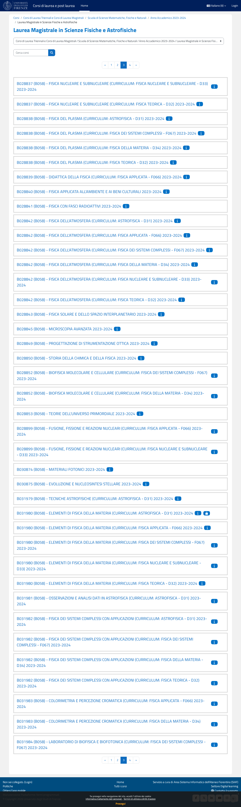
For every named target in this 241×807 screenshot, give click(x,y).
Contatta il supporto (226, 791)
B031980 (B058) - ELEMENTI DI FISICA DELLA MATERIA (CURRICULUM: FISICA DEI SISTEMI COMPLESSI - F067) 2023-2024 (110, 545)
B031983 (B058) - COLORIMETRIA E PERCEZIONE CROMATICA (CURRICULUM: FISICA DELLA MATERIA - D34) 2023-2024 (109, 724)
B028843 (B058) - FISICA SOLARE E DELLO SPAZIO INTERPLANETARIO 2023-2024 (86, 314)
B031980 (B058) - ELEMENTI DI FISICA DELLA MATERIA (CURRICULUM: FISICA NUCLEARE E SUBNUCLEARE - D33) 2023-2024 (109, 566)
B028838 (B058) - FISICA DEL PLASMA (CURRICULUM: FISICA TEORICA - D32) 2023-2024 (93, 162)
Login (235, 6)
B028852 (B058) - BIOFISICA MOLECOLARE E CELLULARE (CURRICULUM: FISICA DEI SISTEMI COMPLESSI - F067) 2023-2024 (112, 376)
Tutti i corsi (120, 786)
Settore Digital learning (224, 786)
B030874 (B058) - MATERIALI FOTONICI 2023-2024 (61, 469)
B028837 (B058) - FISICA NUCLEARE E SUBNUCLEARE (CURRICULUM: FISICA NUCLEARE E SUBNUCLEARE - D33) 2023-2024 (112, 86)
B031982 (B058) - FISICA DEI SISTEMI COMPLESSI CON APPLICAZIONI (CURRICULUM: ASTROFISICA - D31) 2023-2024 (112, 621)
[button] (216, 5)
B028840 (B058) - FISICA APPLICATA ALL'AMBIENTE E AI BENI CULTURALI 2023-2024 (89, 192)
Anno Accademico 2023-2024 (168, 18)
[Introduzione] (214, 86)
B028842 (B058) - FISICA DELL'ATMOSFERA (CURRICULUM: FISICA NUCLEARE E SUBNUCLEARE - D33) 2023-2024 (109, 282)
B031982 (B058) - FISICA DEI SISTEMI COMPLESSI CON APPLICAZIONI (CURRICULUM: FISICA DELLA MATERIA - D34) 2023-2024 (110, 663)
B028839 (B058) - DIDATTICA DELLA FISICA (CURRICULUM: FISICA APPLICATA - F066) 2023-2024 (99, 177)
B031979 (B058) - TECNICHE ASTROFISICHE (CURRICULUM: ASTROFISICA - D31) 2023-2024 (95, 498)
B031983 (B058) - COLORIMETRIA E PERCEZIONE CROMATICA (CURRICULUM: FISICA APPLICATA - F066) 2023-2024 (110, 704)
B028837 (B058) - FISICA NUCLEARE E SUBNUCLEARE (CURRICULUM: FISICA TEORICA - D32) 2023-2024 (106, 104)
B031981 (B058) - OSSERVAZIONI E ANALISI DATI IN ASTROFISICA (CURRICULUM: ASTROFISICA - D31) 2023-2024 (109, 601)
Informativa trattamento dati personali (104, 799)
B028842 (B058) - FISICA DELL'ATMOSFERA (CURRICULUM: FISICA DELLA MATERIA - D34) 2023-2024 (103, 264)
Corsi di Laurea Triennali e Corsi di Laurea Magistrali (53, 18)
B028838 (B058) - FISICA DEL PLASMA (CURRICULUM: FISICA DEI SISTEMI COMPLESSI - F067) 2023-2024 (106, 133)
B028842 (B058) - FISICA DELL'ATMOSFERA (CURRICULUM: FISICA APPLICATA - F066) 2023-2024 (99, 235)
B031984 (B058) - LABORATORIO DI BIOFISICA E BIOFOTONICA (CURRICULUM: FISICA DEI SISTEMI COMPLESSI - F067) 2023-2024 (111, 745)
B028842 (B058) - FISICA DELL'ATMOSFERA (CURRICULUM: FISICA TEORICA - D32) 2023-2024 (97, 300)
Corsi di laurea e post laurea (54, 5)
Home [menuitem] (84, 5)
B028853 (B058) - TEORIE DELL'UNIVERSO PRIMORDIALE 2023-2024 (76, 414)
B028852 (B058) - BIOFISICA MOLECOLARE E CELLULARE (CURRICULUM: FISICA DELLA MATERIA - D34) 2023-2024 (110, 396)
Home (120, 782)
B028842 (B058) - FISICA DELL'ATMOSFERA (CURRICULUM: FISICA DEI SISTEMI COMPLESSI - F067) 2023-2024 (111, 250)
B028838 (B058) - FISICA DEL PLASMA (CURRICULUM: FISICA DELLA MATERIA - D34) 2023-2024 (99, 148)
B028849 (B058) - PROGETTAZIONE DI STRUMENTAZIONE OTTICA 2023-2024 (83, 343)
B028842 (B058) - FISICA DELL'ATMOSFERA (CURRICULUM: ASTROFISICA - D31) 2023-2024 (95, 221)
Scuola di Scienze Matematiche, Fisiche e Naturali (117, 18)
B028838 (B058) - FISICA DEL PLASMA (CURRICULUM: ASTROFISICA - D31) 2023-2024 (90, 118)
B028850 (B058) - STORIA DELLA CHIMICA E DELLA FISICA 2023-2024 (76, 358)
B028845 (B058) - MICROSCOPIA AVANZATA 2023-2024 (64, 329)
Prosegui (121, 803)
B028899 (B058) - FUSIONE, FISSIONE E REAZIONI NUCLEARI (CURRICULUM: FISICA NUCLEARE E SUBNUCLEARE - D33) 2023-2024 (112, 452)
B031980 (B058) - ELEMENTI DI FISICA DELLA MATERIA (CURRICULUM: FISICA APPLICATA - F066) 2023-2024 (110, 528)
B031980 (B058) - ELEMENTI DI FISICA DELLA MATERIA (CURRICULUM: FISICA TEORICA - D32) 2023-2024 (107, 583)
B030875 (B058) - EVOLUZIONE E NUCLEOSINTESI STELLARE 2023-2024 (79, 484)
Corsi (16, 18)
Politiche (8, 786)
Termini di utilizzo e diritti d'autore (140, 799)
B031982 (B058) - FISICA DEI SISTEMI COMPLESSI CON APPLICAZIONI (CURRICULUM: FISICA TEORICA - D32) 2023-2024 (108, 683)
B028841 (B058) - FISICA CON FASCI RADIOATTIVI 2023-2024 (69, 206)
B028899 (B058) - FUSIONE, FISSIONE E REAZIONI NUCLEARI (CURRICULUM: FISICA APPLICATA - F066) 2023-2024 (110, 431)
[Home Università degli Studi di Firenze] (15, 6)
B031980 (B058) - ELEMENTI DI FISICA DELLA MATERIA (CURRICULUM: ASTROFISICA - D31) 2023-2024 (105, 513)
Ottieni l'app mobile (14, 790)
